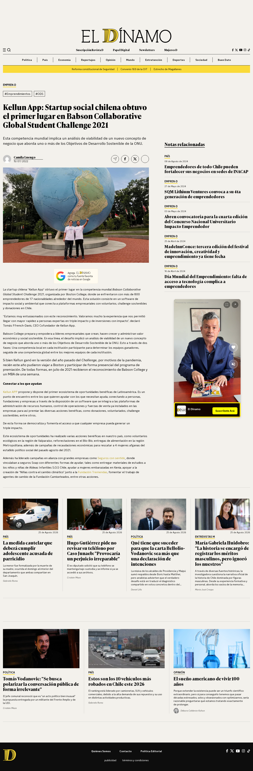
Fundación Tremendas (92, 472)
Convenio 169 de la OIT (134, 69)
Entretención (153, 59)
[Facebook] (233, 50)
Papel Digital (121, 50)
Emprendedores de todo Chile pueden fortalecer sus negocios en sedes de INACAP (206, 168)
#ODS (39, 94)
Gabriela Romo (10, 580)
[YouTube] (240, 50)
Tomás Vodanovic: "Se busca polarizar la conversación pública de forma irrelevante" (41, 683)
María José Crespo (204, 589)
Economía (64, 59)
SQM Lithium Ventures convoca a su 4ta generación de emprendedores (202, 193)
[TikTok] (249, 50)
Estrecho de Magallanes (167, 69)
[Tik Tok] (248, 751)
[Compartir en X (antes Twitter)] (135, 159)
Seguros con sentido (111, 458)
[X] (232, 750)
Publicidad (110, 760)
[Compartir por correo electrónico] (115, 159)
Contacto (125, 751)
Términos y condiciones (135, 760)
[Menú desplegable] (4, 50)
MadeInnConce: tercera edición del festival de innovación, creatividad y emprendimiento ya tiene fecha (206, 251)
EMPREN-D (9, 85)
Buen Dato (224, 59)
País (45, 59)
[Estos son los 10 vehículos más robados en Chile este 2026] (126, 648)
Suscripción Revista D (89, 50)
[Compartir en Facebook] (125, 159)
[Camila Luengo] (7, 159)
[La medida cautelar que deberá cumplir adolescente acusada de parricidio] (30, 514)
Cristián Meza (74, 577)
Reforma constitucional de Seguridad (93, 69)
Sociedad (201, 59)
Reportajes (88, 59)
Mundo (130, 59)
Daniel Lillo (136, 589)
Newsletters (147, 50)
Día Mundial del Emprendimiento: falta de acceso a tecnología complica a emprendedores (205, 281)
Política (27, 59)
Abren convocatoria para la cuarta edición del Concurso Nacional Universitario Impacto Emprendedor (205, 221)
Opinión (110, 59)
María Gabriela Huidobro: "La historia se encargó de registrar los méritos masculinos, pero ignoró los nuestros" (222, 553)
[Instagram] (245, 50)
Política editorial (151, 751)
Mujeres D (170, 50)
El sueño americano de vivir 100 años (206, 681)
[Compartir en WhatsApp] (145, 159)
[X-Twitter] (236, 50)
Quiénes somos (101, 751)
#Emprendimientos (17, 94)
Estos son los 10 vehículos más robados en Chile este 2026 (119, 681)
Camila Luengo (25, 157)
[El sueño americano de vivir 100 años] (212, 648)
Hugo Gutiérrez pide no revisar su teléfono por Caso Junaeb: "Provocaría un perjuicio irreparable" (93, 550)
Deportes (179, 59)
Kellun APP (10, 392)
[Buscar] (9, 50)
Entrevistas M (205, 536)
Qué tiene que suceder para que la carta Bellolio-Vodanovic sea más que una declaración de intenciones (158, 553)
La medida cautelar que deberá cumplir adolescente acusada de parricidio (28, 550)
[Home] (126, 35)
